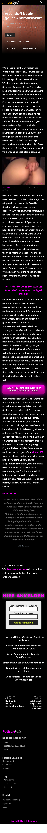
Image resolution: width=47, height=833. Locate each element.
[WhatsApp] (29, 688)
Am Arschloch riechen (18, 42)
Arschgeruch (29, 48)
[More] (34, 688)
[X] (17, 688)
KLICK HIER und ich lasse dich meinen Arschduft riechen (23, 389)
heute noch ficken (17, 569)
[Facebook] (12, 688)
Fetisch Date (15, 23)
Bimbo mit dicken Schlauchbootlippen (23, 662)
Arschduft (12, 48)
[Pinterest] (23, 688)
